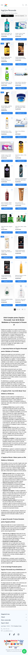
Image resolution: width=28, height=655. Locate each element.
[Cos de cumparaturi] (26, 5)
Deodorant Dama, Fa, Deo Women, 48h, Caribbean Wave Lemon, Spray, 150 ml (6, 83)
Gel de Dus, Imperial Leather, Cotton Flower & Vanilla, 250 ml (6, 251)
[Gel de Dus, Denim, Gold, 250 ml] (21, 147)
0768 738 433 (6, 629)
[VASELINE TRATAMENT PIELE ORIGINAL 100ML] (21, 98)
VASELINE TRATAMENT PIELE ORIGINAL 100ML (20, 107)
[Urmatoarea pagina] (25, 309)
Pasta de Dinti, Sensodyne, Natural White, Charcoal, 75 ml (20, 83)
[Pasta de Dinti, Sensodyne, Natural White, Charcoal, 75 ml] (21, 74)
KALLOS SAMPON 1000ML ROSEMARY (7, 300)
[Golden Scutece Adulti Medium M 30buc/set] (7, 147)
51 (22, 309)
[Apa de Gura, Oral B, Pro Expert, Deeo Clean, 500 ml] (7, 25)
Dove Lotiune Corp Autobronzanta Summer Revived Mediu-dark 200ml (20, 203)
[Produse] (2, 5)
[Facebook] (9, 634)
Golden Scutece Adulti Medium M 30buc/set (6, 155)
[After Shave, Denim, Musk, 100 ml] (21, 218)
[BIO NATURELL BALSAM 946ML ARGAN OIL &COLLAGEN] (7, 49)
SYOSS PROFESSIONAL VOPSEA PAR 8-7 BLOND (20, 58)
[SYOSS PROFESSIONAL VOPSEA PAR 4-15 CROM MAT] (7, 267)
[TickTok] (14, 634)
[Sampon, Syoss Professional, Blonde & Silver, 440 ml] (7, 171)
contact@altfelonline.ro (7, 631)
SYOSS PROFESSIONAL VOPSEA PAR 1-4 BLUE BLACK (20, 251)
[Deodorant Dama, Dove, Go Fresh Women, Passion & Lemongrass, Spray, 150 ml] (7, 123)
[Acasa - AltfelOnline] (5, 5)
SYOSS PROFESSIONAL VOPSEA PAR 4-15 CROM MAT (6, 276)
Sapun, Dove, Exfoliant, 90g (20, 132)
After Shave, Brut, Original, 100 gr (6, 227)
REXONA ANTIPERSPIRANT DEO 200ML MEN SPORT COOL (21, 179)
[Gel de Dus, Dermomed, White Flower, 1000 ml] (21, 291)
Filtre (8, 16)
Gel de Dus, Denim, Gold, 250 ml (20, 155)
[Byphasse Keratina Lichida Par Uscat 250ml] (21, 267)
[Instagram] (18, 634)
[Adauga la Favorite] (12, 20)
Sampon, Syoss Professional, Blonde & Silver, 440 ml (6, 179)
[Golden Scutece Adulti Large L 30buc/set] (21, 25)
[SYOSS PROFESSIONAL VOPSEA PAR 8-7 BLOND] (21, 49)
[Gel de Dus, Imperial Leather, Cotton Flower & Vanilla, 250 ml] (7, 242)
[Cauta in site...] (23, 5)
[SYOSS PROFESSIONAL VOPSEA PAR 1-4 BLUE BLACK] (21, 242)
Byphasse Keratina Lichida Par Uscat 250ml (20, 276)
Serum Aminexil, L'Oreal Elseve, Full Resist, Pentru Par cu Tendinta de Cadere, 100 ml (6, 203)
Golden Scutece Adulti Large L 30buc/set (20, 34)
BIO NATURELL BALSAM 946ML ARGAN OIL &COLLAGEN (6, 58)
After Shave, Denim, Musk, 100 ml (20, 227)
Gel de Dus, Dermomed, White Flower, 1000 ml (20, 300)
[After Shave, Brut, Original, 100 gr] (7, 218)
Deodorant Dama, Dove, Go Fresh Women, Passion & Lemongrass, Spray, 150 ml (6, 132)
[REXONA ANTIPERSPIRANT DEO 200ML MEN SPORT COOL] (21, 171)
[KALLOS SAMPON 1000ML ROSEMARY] (7, 291)
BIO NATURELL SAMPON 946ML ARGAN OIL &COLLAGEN (6, 107)
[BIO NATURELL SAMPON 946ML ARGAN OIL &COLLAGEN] (7, 98)
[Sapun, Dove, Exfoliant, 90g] (21, 123)
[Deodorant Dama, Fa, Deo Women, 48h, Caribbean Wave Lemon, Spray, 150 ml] (7, 74)
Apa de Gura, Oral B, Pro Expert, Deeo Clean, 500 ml (6, 34)
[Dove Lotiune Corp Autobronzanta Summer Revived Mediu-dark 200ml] (21, 194)
